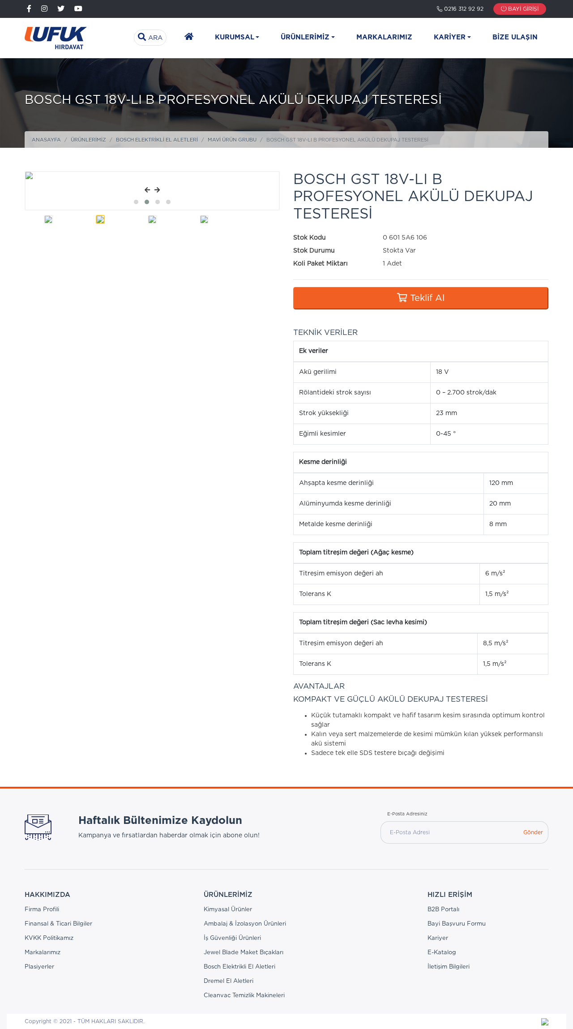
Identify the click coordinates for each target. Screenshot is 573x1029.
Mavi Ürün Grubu (232, 139)
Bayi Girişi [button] (522, 9)
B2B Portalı (443, 910)
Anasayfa (46, 139)
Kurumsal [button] (234, 37)
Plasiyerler (39, 967)
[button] (136, 201)
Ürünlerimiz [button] (305, 37)
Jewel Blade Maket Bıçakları (243, 953)
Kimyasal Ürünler (228, 910)
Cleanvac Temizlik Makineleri (244, 996)
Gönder (533, 832)
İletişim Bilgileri (449, 967)
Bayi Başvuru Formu (457, 924)
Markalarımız (384, 37)
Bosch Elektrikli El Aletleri (157, 139)
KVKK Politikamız (49, 938)
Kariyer (438, 938)
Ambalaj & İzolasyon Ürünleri (245, 924)
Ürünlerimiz (88, 139)
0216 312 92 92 (462, 9)
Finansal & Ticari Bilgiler (58, 924)
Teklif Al (426, 298)
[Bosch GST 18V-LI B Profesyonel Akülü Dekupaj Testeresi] (164, 175)
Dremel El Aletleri (228, 981)
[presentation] (147, 190)
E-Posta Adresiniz (407, 814)
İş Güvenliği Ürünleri (232, 938)
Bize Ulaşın (515, 37)
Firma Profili (42, 910)
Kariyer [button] (450, 37)
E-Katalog (442, 953)
